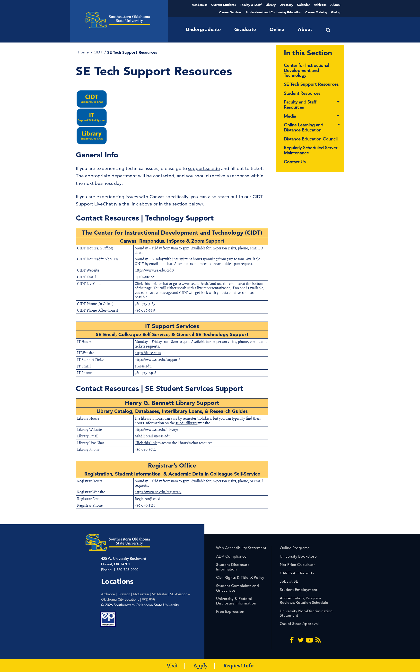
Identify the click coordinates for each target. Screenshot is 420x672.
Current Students (223, 5)
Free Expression (230, 611)
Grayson (124, 594)
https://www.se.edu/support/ (157, 359)
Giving (335, 12)
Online (277, 29)
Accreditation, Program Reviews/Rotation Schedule (304, 600)
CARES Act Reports (297, 573)
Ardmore (108, 594)
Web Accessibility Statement (241, 547)
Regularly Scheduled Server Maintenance (310, 150)
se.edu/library (186, 423)
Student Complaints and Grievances (237, 587)
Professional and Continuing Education (273, 12)
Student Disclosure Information (233, 566)
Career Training (316, 12)
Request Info (238, 665)
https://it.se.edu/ (148, 353)
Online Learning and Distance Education (303, 127)
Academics (199, 5)
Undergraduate (203, 29)
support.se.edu (204, 168)
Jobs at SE (289, 581)
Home (84, 52)
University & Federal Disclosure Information (236, 600)
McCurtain (141, 594)
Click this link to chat (151, 283)
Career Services (230, 12)
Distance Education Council (311, 139)
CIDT (98, 52)
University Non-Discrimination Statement (306, 613)
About (305, 29)
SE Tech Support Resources (311, 84)
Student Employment (298, 589)
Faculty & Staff (251, 5)
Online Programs (294, 547)
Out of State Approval (299, 623)
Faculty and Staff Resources (300, 105)
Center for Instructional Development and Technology (306, 70)
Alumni (335, 5)
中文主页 (148, 599)
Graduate (245, 29)
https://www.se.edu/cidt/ (154, 270)
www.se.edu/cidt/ (196, 283)
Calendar (303, 5)
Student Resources (302, 93)
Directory (286, 5)
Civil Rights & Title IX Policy (240, 577)
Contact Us (295, 161)
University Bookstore (298, 556)
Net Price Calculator (297, 564)
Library (270, 5)
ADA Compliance (231, 556)
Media (290, 116)
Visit (172, 665)
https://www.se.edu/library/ (156, 429)
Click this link (146, 443)
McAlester (159, 594)
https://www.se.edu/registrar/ (158, 492)
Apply (200, 665)
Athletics (320, 5)
